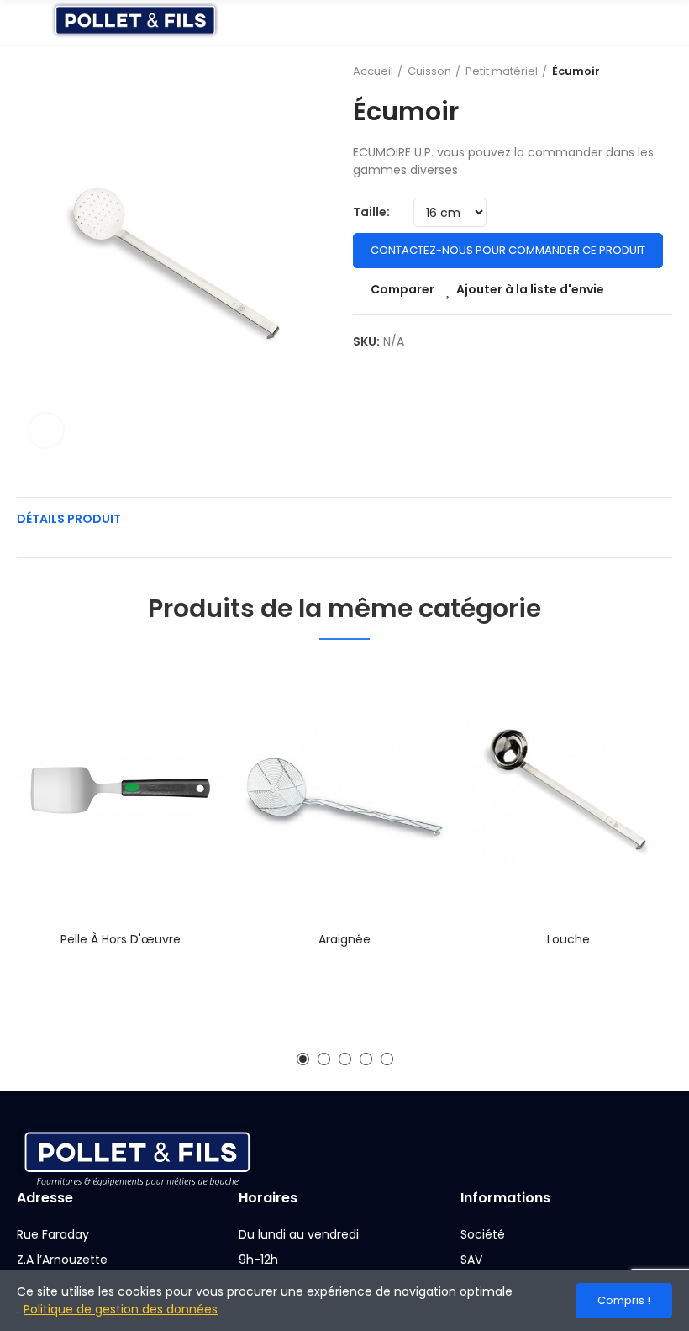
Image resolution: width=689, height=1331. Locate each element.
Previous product (617, 71)
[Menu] (25, 22)
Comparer (402, 289)
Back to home (638, 71)
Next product (659, 71)
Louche (568, 939)
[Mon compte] (663, 22)
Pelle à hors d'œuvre (120, 939)
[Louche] (568, 789)
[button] (303, 1059)
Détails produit (69, 518)
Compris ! (623, 1300)
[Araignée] (345, 789)
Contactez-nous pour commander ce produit (508, 250)
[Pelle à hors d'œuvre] (120, 789)
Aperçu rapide (182, 757)
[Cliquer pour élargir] (46, 430)
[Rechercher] (634, 23)
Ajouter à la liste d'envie (530, 289)
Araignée (344, 939)
